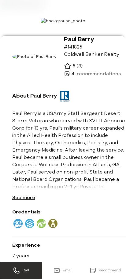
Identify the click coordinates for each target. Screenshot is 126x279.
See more (23, 197)
